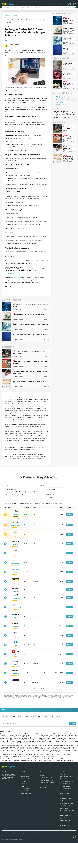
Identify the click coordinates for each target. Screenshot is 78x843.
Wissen (37, 8)
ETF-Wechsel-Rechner (65, 791)
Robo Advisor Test (25, 778)
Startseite (8, 16)
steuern (15, 360)
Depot (14, 350)
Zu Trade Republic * (10, 273)
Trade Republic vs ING (46, 777)
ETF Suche (25, 8)
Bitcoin (65, 81)
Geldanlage (66, 71)
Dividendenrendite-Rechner (66, 781)
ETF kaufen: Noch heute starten (65, 99)
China (14, 303)
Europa (14, 333)
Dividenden (45, 716)
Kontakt (13, 833)
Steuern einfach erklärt (26, 793)
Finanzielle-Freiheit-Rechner (67, 803)
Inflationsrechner (64, 808)
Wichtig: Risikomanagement (62, 117)
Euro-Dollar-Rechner (65, 796)
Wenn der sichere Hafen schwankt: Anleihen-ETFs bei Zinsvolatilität (68, 159)
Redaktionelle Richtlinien (35, 833)
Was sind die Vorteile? (62, 98)
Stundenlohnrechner (65, 820)
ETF (13, 370)
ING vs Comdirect (44, 787)
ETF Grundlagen (25, 788)
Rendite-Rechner (64, 813)
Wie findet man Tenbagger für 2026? (64, 113)
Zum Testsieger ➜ (64, 8)
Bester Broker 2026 (26, 774)
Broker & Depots (10, 8)
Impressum (18, 833)
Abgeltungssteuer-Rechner (66, 774)
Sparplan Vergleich (25, 776)
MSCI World (5, 716)
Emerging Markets (35, 716)
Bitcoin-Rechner (64, 778)
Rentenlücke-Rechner (65, 815)
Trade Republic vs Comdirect (47, 782)
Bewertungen (27, 435)
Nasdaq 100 (20, 716)
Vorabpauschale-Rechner (66, 822)
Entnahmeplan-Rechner (65, 783)
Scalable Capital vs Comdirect (47, 785)
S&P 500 (13, 716)
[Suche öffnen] (75, 8)
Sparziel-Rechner (64, 818)
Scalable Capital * (17, 277)
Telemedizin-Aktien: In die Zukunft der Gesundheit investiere (30, 324)
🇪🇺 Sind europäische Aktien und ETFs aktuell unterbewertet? (30, 334)
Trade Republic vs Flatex (46, 780)
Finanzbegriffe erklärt (62, 101)
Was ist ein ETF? (60, 96)
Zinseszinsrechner (64, 825)
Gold (52, 716)
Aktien (15, 16)
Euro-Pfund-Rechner (65, 800)
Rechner (49, 8)
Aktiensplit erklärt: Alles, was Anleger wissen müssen (28, 314)
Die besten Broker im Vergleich (65, 104)
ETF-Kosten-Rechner (65, 786)
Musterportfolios (25, 790)
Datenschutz (25, 833)
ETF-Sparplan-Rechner (65, 788)
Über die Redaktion (6, 833)
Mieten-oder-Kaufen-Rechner (67, 810)
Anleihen (15, 380)
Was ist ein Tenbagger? (61, 111)
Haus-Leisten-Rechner (65, 805)
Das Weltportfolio (61, 102)
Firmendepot (24, 783)
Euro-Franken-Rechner (65, 798)
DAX (27, 716)
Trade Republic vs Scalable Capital (47, 774)
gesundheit (15, 323)
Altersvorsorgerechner (65, 776)
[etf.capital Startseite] (8, 4)
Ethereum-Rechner (64, 793)
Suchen (73, 723)
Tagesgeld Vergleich (26, 781)
